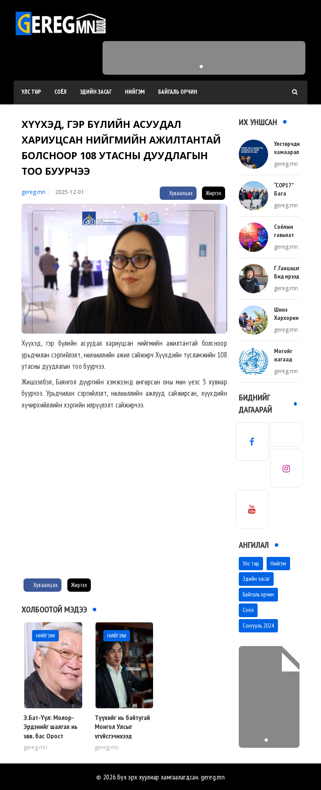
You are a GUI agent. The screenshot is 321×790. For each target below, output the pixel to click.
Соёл (60, 91)
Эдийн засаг (96, 91)
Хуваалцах (180, 193)
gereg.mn (33, 192)
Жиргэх (213, 193)
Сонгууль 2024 (258, 625)
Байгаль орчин (177, 91)
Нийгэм (135, 91)
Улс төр (31, 91)
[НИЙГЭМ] (53, 664)
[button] (201, 66)
